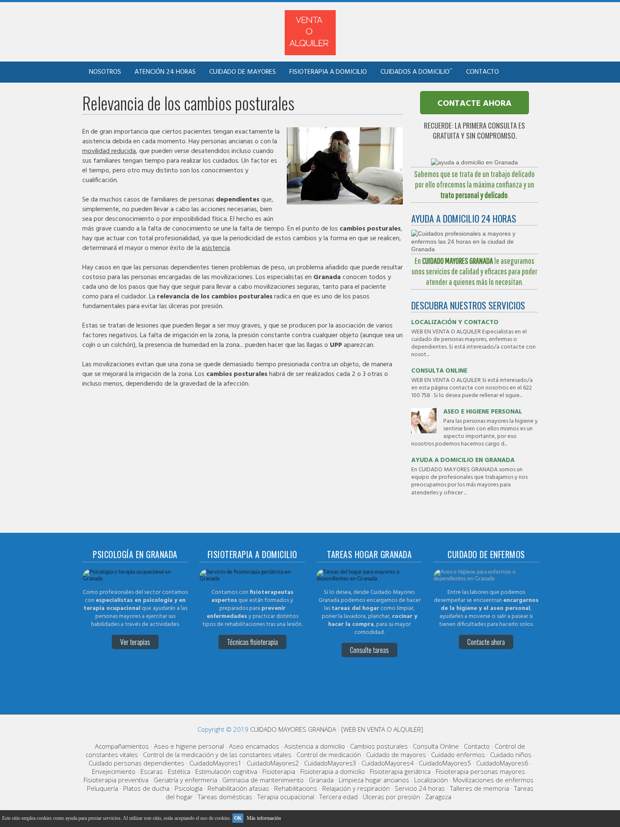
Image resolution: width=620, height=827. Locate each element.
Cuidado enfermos (458, 754)
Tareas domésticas (225, 796)
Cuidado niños (510, 754)
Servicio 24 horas (420, 788)
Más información (264, 818)
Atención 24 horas (165, 72)
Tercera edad (338, 796)
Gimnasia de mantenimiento (263, 780)
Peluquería (102, 788)
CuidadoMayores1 (215, 763)
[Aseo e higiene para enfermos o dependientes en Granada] (486, 579)
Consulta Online (436, 746)
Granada (321, 780)
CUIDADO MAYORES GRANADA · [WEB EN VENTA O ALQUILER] (336, 729)
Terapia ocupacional (285, 796)
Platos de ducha (146, 788)
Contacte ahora (486, 642)
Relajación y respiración (356, 788)
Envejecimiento (113, 771)
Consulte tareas (369, 650)
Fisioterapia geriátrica (400, 771)
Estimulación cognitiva (226, 771)
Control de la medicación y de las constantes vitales (217, 754)
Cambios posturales (379, 746)
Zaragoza (438, 796)
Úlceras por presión (391, 796)
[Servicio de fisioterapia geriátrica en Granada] (252, 579)
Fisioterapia (278, 771)
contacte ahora (474, 103)
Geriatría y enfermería (185, 780)
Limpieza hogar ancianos (374, 780)
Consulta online (439, 371)
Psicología (188, 788)
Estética (179, 771)
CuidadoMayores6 (502, 763)
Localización (431, 780)
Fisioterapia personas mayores (480, 771)
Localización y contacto (455, 322)
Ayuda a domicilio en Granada (463, 460)
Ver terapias (135, 642)
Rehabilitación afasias (238, 788)
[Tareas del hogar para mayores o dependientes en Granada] (369, 579)
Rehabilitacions (295, 788)
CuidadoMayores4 (387, 763)
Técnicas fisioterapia (252, 642)
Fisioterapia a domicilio (328, 72)
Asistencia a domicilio (314, 746)
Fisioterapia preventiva (116, 780)
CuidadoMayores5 (445, 763)
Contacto (482, 72)
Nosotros (105, 72)
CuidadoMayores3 (330, 763)
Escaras (151, 771)
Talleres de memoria (479, 788)
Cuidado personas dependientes (136, 763)
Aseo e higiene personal (482, 412)
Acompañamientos (122, 746)
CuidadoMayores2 (273, 763)
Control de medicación (329, 754)
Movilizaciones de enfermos (493, 780)
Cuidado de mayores (242, 72)
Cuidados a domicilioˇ (416, 72)
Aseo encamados (254, 746)
